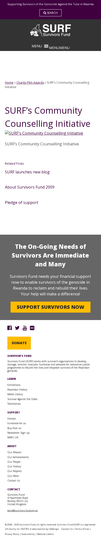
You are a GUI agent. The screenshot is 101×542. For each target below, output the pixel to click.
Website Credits (45, 534)
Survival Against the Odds (22, 399)
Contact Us (13, 480)
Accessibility (28, 534)
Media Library (15, 394)
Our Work (13, 476)
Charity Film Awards (30, 82)
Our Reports (14, 471)
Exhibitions (13, 385)
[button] (59, 47)
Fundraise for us (16, 423)
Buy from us (14, 428)
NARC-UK (12, 437)
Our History (14, 466)
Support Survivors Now (50, 307)
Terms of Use (82, 529)
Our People (13, 461)
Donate (19, 343)
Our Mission (14, 452)
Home (9, 82)
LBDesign (54, 529)
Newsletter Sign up (18, 432)
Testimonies (14, 403)
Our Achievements (18, 457)
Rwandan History (17, 389)
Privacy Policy (12, 534)
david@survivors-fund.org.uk (22, 510)
